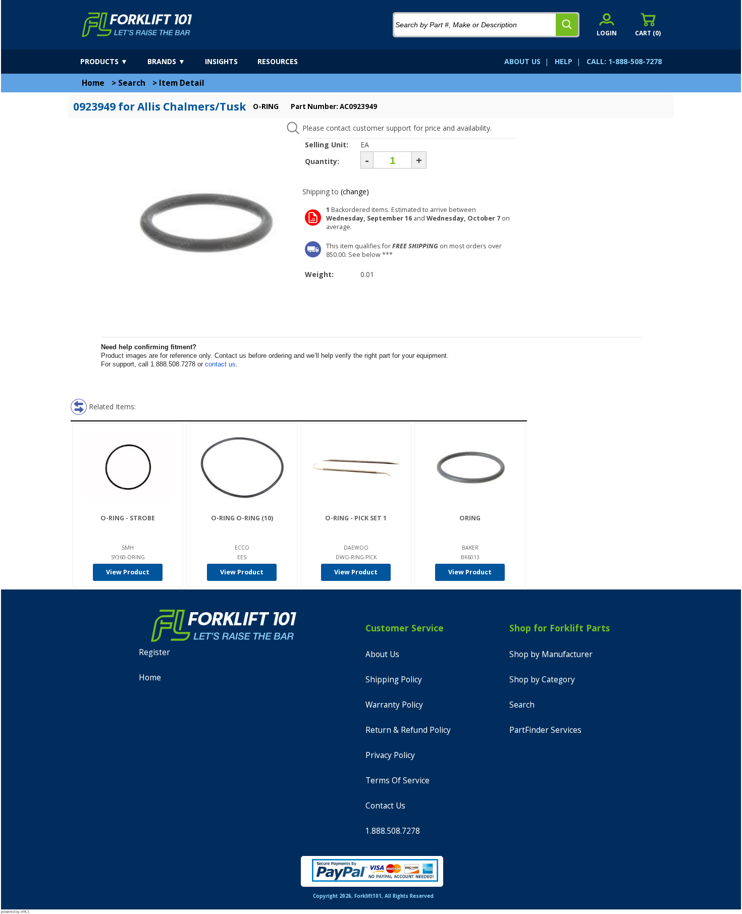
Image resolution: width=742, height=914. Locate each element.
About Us (382, 654)
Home (93, 83)
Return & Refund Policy (408, 730)
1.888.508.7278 (392, 831)
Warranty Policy (394, 705)
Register (154, 652)
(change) (355, 191)
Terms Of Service (397, 780)
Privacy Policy (390, 755)
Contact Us (385, 805)
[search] (567, 25)
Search (131, 83)
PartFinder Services (545, 730)
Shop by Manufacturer (551, 654)
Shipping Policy (393, 679)
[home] (137, 24)
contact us (220, 364)
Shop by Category (542, 679)
